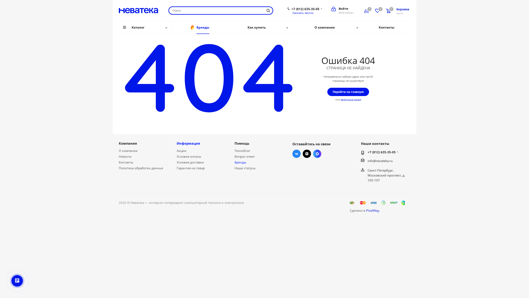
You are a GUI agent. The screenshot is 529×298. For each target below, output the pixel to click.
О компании (128, 151)
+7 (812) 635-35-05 (305, 9)
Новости (125, 156)
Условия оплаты (189, 156)
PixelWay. (373, 210)
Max (317, 154)
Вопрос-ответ (245, 156)
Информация (188, 143)
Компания (128, 143)
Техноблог (242, 151)
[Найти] (268, 10)
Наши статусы (245, 168)
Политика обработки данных (141, 168)
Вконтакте (296, 154)
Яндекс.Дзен (307, 154)
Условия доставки (190, 162)
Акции (181, 151)
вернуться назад (351, 99)
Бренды (240, 162)
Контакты (126, 162)
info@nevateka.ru (380, 161)
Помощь (242, 143)
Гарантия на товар (191, 168)
